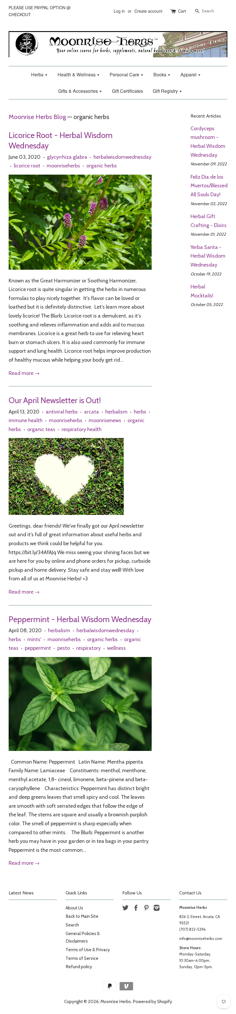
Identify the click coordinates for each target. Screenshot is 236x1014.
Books (160, 74)
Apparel (189, 74)
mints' (34, 639)
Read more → (24, 373)
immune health (26, 420)
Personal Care (125, 74)
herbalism (116, 412)
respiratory (88, 648)
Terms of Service (82, 958)
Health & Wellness (77, 74)
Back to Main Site (82, 916)
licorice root (27, 166)
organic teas (41, 429)
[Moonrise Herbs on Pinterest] (146, 908)
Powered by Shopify (152, 1001)
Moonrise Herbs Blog (37, 116)
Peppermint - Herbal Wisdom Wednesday (80, 619)
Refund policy (79, 966)
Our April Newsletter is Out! (55, 400)
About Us (74, 908)
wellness (116, 648)
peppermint (38, 648)
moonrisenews (105, 420)
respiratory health (82, 429)
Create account (148, 11)
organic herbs (101, 166)
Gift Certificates (127, 91)
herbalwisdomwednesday (122, 157)
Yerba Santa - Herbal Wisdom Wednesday (208, 256)
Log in (119, 11)
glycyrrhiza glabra (67, 157)
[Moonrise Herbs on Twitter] (125, 908)
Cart (182, 11)
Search (72, 925)
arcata (91, 412)
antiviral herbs (62, 412)
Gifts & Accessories (78, 91)
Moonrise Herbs (115, 1001)
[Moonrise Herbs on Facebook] (136, 908)
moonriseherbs (63, 166)
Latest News (21, 893)
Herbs (38, 74)
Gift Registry (166, 91)
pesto (63, 648)
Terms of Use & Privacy (88, 949)
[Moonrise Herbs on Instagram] (156, 908)
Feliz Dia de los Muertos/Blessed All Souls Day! (209, 186)
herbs (140, 412)
